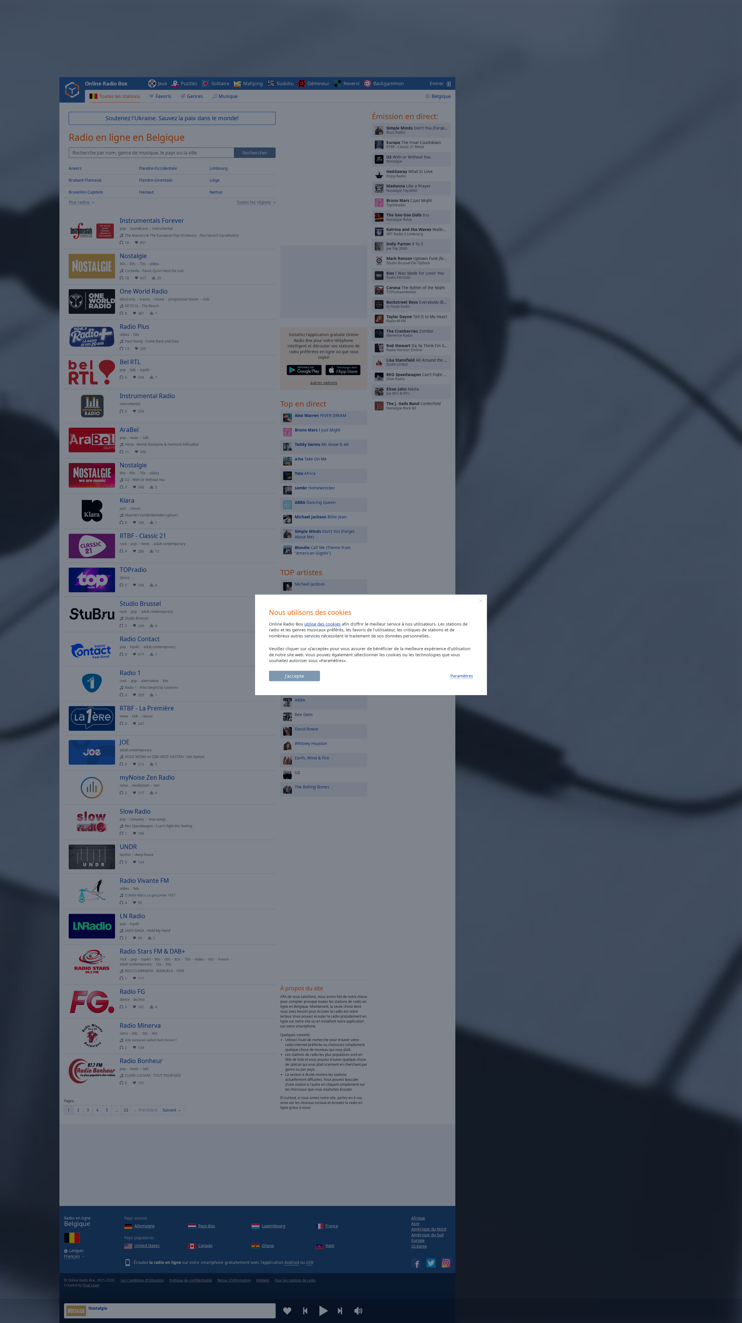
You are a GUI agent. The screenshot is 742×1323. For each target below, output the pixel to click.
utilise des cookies (322, 624)
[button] (480, 600)
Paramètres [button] (461, 676)
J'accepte (294, 676)
